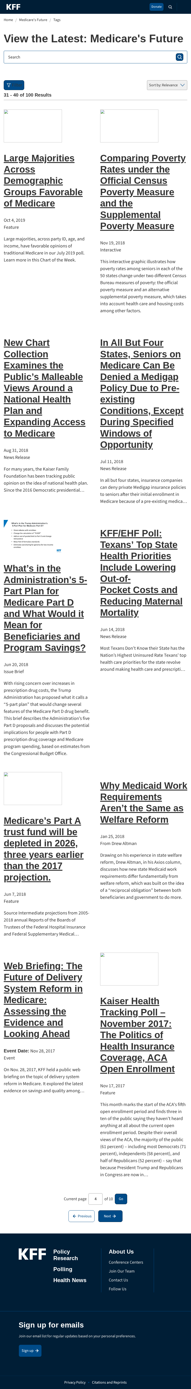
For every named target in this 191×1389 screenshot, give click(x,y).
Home (8, 20)
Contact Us (118, 1280)
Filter (17, 85)
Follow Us (117, 1289)
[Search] (179, 57)
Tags (57, 20)
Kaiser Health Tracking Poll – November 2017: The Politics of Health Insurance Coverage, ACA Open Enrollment (137, 1035)
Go (121, 1198)
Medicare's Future (33, 20)
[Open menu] (181, 7)
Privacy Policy (74, 1382)
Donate (156, 6)
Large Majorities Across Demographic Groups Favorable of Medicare (43, 181)
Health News (69, 1280)
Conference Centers (126, 1262)
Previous (85, 1216)
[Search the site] (170, 7)
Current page (75, 1199)
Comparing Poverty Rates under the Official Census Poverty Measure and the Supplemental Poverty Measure (143, 192)
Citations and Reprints (109, 1382)
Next (107, 1216)
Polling (62, 1269)
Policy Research (65, 1255)
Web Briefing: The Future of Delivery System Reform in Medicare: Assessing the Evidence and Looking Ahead (43, 1000)
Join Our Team (122, 1271)
